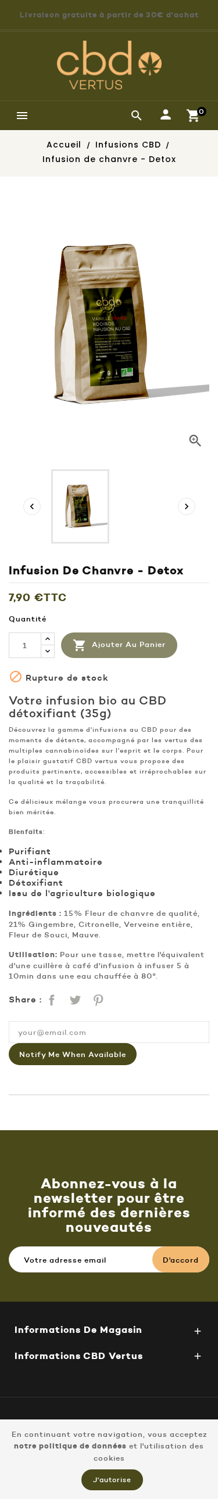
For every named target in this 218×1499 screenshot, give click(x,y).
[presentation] (32, 506)
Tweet (74, 998)
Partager (50, 998)
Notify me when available (72, 1054)
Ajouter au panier (119, 645)
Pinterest (97, 998)
